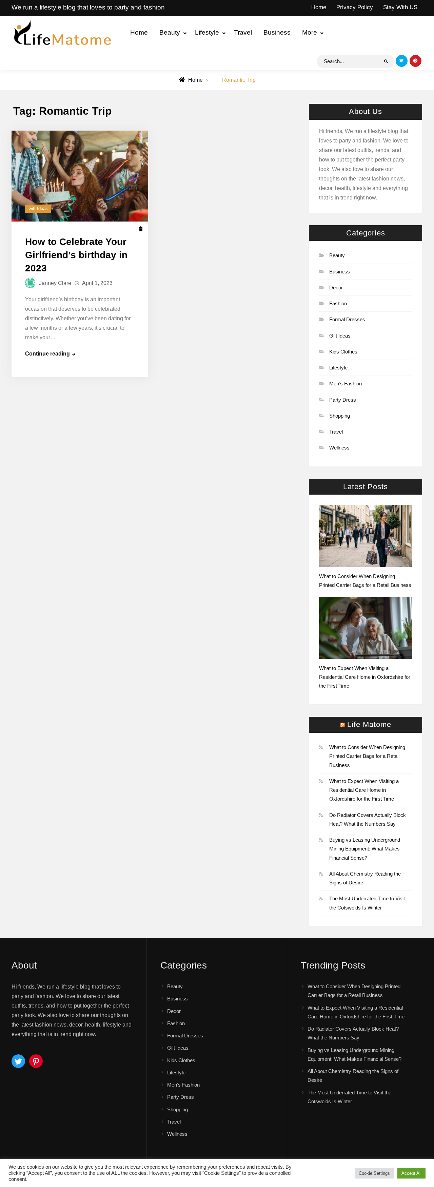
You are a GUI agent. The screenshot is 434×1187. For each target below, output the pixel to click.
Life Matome (369, 724)
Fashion (338, 303)
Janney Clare (55, 283)
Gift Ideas (38, 208)
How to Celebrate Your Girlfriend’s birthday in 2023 (76, 254)
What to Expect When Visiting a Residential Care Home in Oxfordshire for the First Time (364, 677)
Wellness (339, 448)
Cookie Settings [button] (374, 1173)
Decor (336, 287)
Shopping (339, 416)
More (309, 32)
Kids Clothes (343, 352)
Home (318, 7)
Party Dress (342, 400)
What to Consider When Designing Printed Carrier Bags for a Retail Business (367, 756)
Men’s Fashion (345, 383)
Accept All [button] (411, 1173)
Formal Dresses (347, 319)
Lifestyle (207, 32)
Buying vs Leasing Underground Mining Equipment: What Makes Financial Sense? (364, 849)
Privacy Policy (354, 7)
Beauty (169, 32)
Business (277, 32)
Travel (243, 32)
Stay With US (400, 7)
